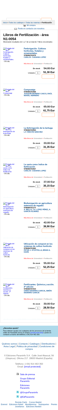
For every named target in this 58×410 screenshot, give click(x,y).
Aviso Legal (9, 346)
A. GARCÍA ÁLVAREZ (37, 210)
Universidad (38, 63)
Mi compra (31, 25)
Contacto (23, 343)
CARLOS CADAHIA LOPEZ (35, 57)
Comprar (48, 76)
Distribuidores (48, 343)
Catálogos (35, 343)
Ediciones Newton (33, 407)
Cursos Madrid (35, 402)
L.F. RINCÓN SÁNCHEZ (33, 132)
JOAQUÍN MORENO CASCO (35, 94)
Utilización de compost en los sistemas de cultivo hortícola (38, 245)
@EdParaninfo (27, 397)
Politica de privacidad (27, 346)
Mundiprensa (30, 404)
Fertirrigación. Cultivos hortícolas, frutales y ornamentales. (35, 50)
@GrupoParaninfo (29, 392)
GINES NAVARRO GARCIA (34, 291)
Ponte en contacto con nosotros (31, 28)
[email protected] (32, 366)
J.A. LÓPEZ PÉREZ (40, 209)
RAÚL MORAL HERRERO (38, 94)
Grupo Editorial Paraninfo (27, 379)
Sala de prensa (27, 374)
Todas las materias (33, 22)
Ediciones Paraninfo (25, 386)
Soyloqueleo (43, 404)
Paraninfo (29, 13)
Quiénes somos (9, 343)
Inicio (5, 22)
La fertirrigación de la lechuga (38, 128)
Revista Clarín (21, 402)
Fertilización (48, 63)
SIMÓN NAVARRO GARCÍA (38, 292)
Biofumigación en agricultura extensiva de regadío (38, 204)
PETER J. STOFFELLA (33, 250)
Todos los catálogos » (17, 22)
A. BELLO (28, 209)
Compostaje (29, 90)
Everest (4, 404)
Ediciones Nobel (16, 404)
